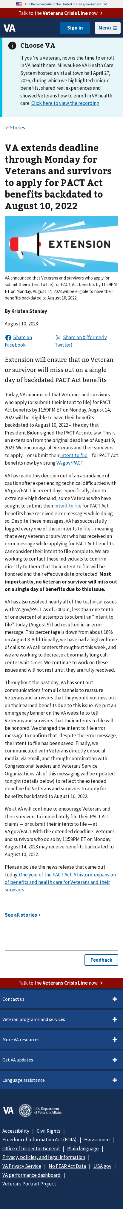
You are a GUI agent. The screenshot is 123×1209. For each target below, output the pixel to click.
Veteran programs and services (33, 1019)
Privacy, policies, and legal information (43, 1157)
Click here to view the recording (65, 103)
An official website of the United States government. (63, 4)
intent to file (73, 455)
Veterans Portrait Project (29, 1183)
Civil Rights (48, 1131)
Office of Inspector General (31, 1148)
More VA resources (20, 1039)
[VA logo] (10, 28)
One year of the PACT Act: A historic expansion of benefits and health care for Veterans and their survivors (60, 882)
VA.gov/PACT (69, 463)
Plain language (83, 1148)
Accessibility (15, 1131)
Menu (105, 27)
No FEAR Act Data (67, 1166)
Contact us (13, 999)
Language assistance (23, 1080)
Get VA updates (17, 1060)
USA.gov (102, 1166)
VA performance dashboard (31, 1175)
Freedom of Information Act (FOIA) (39, 1139)
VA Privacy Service (21, 1166)
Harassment (97, 1139)
